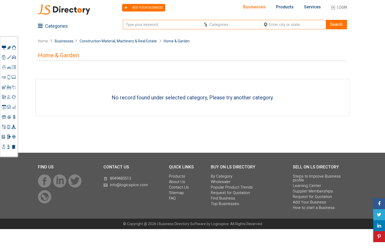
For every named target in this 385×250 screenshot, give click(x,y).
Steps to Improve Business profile (317, 178)
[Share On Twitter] (379, 214)
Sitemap (176, 193)
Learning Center (307, 186)
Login (342, 7)
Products (285, 7)
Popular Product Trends (232, 187)
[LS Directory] (64, 14)
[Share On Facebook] (379, 203)
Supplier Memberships (313, 191)
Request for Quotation (230, 193)
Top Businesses (225, 204)
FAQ (172, 198)
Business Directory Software (182, 224)
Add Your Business (309, 202)
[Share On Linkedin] (379, 225)
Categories (56, 26)
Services (312, 7)
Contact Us (179, 187)
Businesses (254, 7)
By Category (221, 176)
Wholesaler (220, 182)
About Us (177, 182)
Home (43, 41)
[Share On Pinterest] (379, 236)
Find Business (223, 198)
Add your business (147, 7)
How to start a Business (314, 208)
